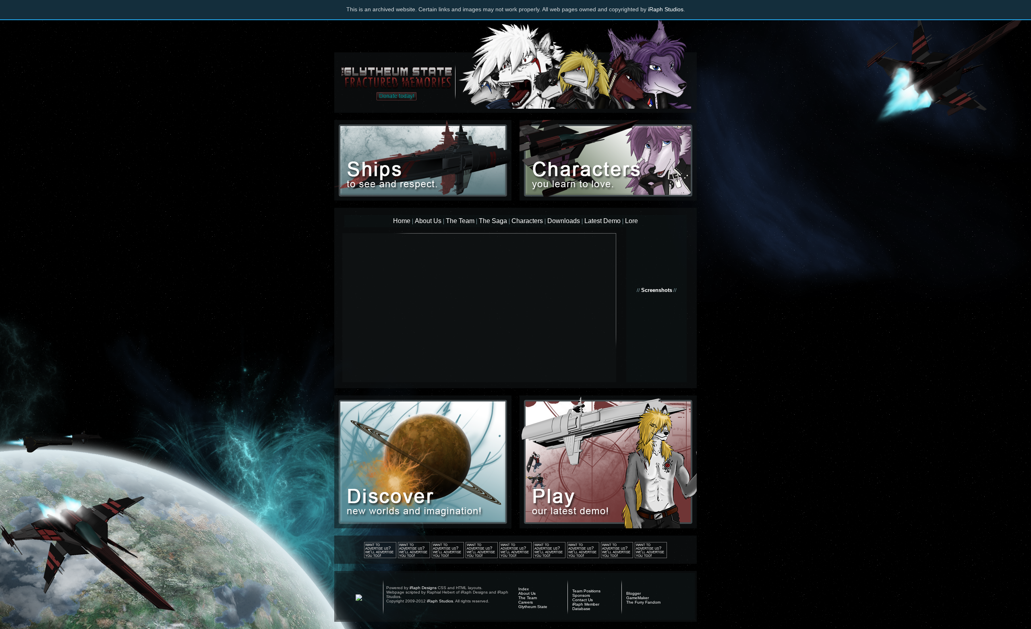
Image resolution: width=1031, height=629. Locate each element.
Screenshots (656, 290)
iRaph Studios (665, 9)
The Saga (493, 220)
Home (401, 220)
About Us (428, 220)
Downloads (563, 220)
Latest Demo (602, 220)
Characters (527, 220)
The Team (460, 220)
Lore (631, 220)
